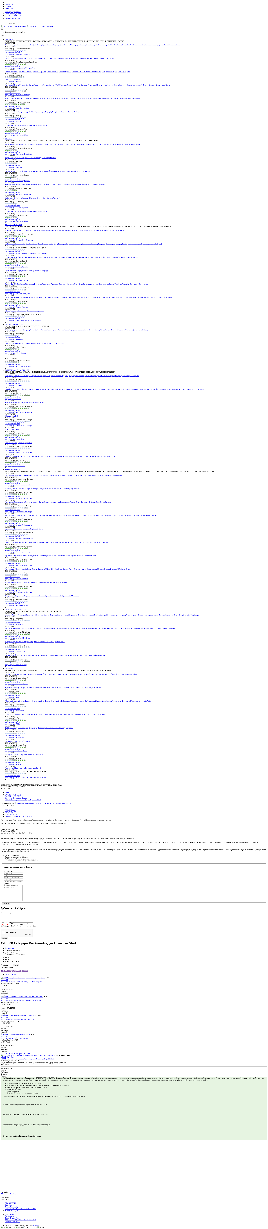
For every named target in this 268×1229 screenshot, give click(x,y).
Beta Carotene (79, 376)
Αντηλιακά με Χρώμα (27, 628)
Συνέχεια (4, 938)
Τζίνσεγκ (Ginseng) (197, 389)
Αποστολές (9, 813)
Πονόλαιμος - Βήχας (47, 615)
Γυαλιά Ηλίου (96, 687)
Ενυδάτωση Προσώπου (28, 144)
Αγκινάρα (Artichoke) (12, 389)
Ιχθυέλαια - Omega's (52, 456)
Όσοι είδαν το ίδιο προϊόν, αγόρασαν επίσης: (16, 1053)
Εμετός (46, 502)
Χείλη (142, 45)
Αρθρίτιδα (8, 556)
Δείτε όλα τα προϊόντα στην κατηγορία (18, 53)
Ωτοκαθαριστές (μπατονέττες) (89, 284)
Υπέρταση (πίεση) (86, 542)
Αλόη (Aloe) (24, 389)
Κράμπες (76, 542)
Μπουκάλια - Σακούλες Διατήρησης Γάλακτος (97, 244)
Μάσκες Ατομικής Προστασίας (24, 754)
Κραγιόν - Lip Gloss (39, 72)
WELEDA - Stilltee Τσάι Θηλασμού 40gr (15, 1038)
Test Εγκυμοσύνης (11, 728)
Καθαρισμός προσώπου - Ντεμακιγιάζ (48, 45)
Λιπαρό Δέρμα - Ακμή (91, 144)
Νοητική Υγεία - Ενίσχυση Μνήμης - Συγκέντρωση (80, 569)
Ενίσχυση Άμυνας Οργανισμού (15, 615)
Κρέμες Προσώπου (106, 144)
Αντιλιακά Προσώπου (12, 144)
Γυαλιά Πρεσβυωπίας (84, 687)
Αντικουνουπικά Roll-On (29, 655)
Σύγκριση (11, 967)
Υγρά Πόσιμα (9, 429)
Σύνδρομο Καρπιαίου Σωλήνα (86, 556)
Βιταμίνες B (18, 376)
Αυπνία (24, 569)
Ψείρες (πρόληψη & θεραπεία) (91, 297)
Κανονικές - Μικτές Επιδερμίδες (31, 58)
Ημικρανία (41, 569)
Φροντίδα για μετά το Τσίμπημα (94, 655)
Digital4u (36, 1225)
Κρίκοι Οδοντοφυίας (27, 284)
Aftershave (52, 158)
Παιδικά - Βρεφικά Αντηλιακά (166, 628)
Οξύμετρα (49, 728)
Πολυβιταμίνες (70, 376)
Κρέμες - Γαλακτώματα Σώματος (90, 701)
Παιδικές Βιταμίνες (91, 376)
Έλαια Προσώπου (174, 45)
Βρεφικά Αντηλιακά (112, 257)
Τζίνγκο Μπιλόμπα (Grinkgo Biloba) (178, 389)
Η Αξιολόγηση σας (7, 922)
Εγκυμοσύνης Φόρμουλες (13, 475)
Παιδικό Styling (60, 642)
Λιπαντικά (56, 198)
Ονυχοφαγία (18, 529)
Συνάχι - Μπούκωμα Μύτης (60, 489)
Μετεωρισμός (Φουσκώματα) (60, 502)
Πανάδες (132, 45)
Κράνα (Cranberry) (92, 389)
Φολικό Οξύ (60, 376)
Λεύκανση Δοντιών (76, 674)
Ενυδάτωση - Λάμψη (28, 45)
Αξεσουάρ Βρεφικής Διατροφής (37, 271)
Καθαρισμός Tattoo (11, 125)
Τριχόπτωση (34, 529)
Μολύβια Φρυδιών (65, 72)
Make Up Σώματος (124, 72)
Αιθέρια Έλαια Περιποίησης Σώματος (17, 596)
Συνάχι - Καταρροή (119, 615)
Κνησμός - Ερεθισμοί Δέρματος (78, 515)
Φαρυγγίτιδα (74, 489)
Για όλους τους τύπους (12, 58)
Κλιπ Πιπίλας (15, 284)
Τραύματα (139, 297)
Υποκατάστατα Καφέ (81, 330)
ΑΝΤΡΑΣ (4, 1194)
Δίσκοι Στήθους (23, 244)
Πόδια (168, 85)
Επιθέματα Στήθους (11, 244)
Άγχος (7, 569)
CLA (6, 343)
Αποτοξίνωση (133, 330)
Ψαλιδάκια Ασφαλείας (122, 284)
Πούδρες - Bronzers (91, 72)
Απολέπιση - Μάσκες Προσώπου (72, 45)
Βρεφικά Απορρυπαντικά (127, 257)
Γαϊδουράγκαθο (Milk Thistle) (54, 389)
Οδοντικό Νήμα (32, 674)
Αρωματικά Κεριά (37, 596)
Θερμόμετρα (134, 284)
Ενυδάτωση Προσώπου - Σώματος (30, 257)
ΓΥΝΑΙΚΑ (12, 1194)
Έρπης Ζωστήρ (32, 569)
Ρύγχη (56, 244)
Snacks (24, 271)
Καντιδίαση (9, 582)
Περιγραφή (8, 809)
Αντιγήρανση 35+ (104, 45)
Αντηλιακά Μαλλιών (67, 628)
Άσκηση (87, 171)
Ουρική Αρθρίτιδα (44, 582)
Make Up (15, 72)
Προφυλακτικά (48, 198)
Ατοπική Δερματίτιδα (73, 297)
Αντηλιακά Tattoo (41, 125)
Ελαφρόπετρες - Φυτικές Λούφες (141, 701)
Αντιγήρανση (40, 144)
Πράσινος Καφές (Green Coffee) (99, 330)
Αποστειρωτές (126, 244)
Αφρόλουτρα (20, 701)
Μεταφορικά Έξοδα (11, 1211)
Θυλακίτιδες (54, 515)
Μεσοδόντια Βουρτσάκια (46, 674)
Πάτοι (104, 714)
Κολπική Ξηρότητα (59, 475)
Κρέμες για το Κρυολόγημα (147, 615)
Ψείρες (41, 529)
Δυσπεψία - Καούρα (37, 502)
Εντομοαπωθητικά (107, 297)
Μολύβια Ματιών (52, 72)
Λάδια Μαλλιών (57, 98)
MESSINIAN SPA (7, 1057)
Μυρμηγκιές (100, 515)
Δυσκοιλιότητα (25, 502)
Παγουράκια (46, 284)
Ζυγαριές (28, 741)
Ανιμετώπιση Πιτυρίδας (110, 98)
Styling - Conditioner (35, 297)
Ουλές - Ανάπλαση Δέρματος (121, 515)
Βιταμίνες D (34, 376)
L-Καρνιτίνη (19, 343)
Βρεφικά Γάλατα (10, 271)
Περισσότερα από (11, 974)
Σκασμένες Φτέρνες (42, 714)
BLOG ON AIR (10, 1203)
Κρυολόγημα (9, 529)
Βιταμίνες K (51, 376)
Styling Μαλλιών (39, 184)
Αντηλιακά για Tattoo (95, 628)
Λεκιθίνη (12, 343)
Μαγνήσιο (24, 402)
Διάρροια (17, 502)
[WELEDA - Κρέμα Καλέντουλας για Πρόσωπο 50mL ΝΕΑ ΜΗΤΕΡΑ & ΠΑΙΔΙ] (43, 803)
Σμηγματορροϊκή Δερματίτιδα (141, 515)
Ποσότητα (4, 965)
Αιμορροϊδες (9, 502)
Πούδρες (68, 257)
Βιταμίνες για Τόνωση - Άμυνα (44, 642)
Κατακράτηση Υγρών (20, 582)
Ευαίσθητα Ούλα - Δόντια (110, 674)
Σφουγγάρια (126, 701)
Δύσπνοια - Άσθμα (23, 489)
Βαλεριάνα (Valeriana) (36, 389)
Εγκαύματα (41, 515)
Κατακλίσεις (63, 515)
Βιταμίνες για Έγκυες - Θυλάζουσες (127, 376)
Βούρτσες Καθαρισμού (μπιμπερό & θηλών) (147, 244)
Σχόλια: (6, 883)
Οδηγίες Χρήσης (10, 811)
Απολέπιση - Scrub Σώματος (77, 85)
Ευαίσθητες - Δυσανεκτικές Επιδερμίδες (100, 58)
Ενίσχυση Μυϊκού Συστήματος (36, 556)
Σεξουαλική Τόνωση (35, 198)
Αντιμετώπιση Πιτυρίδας (73, 184)
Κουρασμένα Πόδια (55, 714)
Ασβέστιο (31, 402)
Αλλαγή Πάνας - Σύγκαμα (56, 257)
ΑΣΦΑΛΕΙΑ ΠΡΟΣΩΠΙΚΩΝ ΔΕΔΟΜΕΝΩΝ (20, 1220)
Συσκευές (75, 596)
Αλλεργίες (12, 515)
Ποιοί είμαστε (9, 1216)
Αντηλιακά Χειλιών (80, 628)
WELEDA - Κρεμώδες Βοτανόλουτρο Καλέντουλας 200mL (21, 1000)
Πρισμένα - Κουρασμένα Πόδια (113, 230)
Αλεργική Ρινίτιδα (11, 489)
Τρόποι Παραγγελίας (12, 1218)
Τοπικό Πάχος (143, 330)
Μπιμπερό (61, 244)
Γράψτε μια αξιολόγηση (20, 971)
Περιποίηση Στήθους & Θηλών (35, 230)
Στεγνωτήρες (117, 244)
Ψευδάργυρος (39, 402)
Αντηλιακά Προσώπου (12, 628)
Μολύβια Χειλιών (78, 72)
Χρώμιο (17, 402)
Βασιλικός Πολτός (11, 443)
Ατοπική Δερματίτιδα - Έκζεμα (27, 515)
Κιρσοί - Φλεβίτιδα (66, 542)
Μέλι (30, 443)
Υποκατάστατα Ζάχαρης (66, 330)
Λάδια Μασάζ (162, 615)
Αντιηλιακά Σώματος (12, 85)
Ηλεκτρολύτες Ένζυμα (12, 416)
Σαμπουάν (8, 184)
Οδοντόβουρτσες (10, 311)
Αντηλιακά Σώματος (12, 171)
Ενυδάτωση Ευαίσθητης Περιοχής (40, 112)
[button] (259, 23)
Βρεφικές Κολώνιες (78, 257)
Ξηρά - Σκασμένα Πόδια (13, 714)
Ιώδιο (13, 402)
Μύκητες (92, 515)
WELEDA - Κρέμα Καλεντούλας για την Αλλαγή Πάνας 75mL (22, 982)
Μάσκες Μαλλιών (46, 98)
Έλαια (45, 257)
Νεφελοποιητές (19, 741)
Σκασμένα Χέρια (172, 615)
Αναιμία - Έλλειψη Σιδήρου (14, 542)
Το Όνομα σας (8, 871)
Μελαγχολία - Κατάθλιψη (53, 569)
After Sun (130, 628)
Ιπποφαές (83, 389)
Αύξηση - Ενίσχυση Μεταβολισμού (28, 330)
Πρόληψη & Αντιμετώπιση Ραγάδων (58, 230)
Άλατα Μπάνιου (10, 701)
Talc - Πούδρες (92, 714)
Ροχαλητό (47, 489)
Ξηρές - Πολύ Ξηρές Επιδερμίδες (53, 58)
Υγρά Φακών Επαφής (12, 687)
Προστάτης (64, 582)
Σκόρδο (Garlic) (145, 389)
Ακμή (7, 515)
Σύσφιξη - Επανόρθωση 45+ (119, 45)
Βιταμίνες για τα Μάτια (69, 687)
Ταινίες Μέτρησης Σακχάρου (63, 728)
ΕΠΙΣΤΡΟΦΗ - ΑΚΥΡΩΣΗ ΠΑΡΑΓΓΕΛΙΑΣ (20, 1209)
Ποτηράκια (38, 284)
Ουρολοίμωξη (55, 582)
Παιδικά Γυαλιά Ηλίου (164, 297)
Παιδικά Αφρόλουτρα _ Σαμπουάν (16, 297)
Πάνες (138, 257)
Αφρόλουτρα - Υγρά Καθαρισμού (57, 85)
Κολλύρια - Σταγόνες (54, 687)
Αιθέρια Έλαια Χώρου (50, 596)
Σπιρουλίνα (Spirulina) (158, 389)
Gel (43, 311)
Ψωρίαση (155, 515)
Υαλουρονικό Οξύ (108, 456)
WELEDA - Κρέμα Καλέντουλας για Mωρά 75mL (18, 1019)
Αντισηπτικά (9, 754)
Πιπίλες (7, 284)
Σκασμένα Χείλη (184, 615)
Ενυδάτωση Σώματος (95, 85)
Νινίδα (103, 257)
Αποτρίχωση (56, 112)
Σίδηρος (7, 402)
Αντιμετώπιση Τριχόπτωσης (92, 98)
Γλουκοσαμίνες (39, 456)
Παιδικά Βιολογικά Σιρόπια (103, 615)
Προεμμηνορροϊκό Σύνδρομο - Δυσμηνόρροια (106, 475)
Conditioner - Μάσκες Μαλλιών (23, 184)
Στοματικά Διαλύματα (34, 311)
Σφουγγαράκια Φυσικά (106, 284)
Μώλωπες (132, 297)
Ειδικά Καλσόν (68, 714)
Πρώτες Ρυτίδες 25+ (91, 45)
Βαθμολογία (5, 926)
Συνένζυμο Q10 (96, 456)
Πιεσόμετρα (42, 728)
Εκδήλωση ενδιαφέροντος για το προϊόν (18, 816)
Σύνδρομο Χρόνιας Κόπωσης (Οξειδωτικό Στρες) (113, 569)
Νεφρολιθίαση (32, 582)
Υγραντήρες (54, 284)
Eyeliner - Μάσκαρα (25, 72)
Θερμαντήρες (143, 284)
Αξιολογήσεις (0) (11, 814)
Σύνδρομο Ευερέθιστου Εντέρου (100, 502)
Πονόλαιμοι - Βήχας (37, 489)
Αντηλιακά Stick (54, 628)
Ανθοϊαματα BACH (65, 596)
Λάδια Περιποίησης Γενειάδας (38, 158)
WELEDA (4, 980)
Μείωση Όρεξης (10, 330)
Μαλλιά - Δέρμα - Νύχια (67, 456)
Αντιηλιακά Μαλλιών (75, 98)
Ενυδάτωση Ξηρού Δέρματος (14, 230)
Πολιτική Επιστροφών (12, 1222)
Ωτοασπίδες (39, 754)
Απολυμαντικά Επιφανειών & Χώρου (17, 768)
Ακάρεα (33, 768)
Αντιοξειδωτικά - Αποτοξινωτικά (23, 456)
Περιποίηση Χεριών (64, 171)
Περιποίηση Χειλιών (134, 144)
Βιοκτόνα (39, 768)
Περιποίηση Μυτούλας (92, 257)
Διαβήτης (27, 542)
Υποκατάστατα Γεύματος (49, 330)
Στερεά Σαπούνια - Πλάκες (123, 85)
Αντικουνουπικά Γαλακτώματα (48, 655)
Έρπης (48, 515)
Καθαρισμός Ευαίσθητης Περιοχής (16, 112)
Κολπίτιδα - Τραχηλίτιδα (74, 475)
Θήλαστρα (44, 244)
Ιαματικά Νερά (163, 45)
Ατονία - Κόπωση (15, 569)
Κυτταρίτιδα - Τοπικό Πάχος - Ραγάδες (32, 85)
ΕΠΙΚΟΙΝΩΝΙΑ (10, 1214)
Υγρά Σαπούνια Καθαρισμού (60, 701)
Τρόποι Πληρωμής (11, 1207)
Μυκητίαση (87, 475)
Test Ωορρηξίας (23, 728)
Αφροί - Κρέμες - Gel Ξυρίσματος (16, 158)
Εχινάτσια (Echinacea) (71, 389)
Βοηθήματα (77, 112)
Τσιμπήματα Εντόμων (121, 297)
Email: (6, 875)
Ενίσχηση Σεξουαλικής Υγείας (43, 475)
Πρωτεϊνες (87, 456)
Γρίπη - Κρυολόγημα (33, 615)
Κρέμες (19, 271)
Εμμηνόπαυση (27, 475)
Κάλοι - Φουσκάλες (28, 714)
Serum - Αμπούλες (151, 45)
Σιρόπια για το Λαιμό (62, 615)
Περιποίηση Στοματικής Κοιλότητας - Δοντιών (86, 230)
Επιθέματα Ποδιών (79, 714)
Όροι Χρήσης (9, 1205)
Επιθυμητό (4, 967)
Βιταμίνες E (43, 376)
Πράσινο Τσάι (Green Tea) (119, 330)
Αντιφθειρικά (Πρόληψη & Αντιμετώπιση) (19, 642)
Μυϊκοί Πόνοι (51, 556)
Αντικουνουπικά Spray (12, 655)
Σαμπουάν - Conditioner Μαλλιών (27, 98)
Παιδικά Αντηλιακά (150, 297)
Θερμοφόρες (9, 741)
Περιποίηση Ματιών (120, 144)
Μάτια (138, 45)
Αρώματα (53, 171)
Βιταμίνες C (26, 376)
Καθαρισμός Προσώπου (53, 144)
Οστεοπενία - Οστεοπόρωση (66, 556)
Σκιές (103, 72)
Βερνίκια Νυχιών (111, 72)
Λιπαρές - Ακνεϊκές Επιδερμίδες (76, 58)
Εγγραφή (24, 1076)
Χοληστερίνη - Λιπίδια (100, 542)
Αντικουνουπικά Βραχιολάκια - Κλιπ (70, 655)
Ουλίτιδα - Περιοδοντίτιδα (128, 674)
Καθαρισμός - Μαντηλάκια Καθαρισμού (33, 687)
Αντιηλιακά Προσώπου (13, 45)
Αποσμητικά (136, 85)
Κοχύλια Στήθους (35, 244)
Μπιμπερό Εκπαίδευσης (73, 244)
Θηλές (51, 244)
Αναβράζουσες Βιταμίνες (106, 376)
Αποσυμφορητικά (132, 615)
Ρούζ (99, 72)
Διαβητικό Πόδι (35, 542)
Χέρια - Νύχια (160, 85)
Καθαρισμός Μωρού (12, 257)
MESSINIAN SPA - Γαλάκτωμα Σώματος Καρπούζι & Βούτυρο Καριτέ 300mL (27, 1059)
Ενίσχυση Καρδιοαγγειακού (50, 542)
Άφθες (99, 674)
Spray (99, 714)
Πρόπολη (21, 443)
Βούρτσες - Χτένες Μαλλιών (68, 284)
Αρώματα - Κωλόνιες (148, 85)
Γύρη (26, 443)
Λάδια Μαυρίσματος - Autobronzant (114, 628)
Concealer (8, 72)
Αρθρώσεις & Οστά (19, 556)
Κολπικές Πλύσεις (67, 112)
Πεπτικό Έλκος (75, 502)
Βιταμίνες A (9, 376)
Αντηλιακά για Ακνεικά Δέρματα (144, 628)
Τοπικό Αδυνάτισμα (77, 171)
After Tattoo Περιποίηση (26, 125)
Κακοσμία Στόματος (90, 674)
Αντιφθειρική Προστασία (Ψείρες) (129, 98)
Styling (65, 98)
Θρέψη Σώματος (107, 85)
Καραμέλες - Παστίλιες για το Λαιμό (81, 615)
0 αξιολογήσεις (6, 971)
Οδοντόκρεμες (22, 311)
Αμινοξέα (8, 456)
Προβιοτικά (79, 456)
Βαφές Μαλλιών (10, 98)
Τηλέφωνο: (7, 879)
